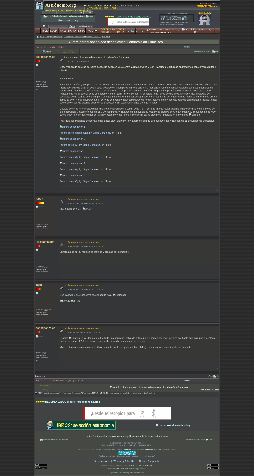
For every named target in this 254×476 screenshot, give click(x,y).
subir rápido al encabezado (58, 439)
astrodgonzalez (45, 56)
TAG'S (89, 31)
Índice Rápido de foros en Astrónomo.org (107, 436)
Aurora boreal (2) (69, 144)
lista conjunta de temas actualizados (149, 436)
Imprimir (187, 47)
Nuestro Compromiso (149, 461)
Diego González (101, 132)
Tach (39, 284)
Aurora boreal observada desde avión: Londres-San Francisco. (116, 42)
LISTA (81, 31)
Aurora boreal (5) (69, 181)
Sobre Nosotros (101, 461)
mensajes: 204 (41, 312)
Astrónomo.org (60, 5)
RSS (196, 32)
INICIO (45, 31)
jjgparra (180, 24)
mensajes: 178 (41, 269)
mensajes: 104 (41, 84)
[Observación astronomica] (37, 90)
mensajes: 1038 (41, 226)
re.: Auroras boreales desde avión (81, 199)
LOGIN (53, 31)
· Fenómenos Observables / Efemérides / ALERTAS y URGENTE (87, 36)
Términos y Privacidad (124, 461)
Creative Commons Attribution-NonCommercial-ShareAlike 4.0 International (146, 450)
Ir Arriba (210, 376)
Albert (39, 198)
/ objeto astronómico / (54, 36)
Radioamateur (45, 241)
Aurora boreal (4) (69, 169)
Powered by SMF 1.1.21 (116, 469)
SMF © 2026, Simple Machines (135, 469)
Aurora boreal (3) (69, 157)
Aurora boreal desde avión (74, 132)
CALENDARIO (68, 31)
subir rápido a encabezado (196, 439)
